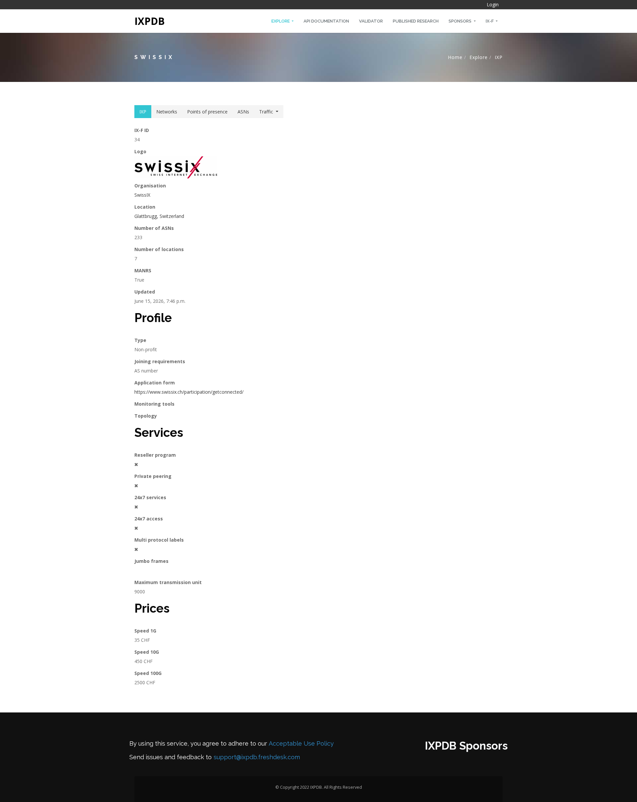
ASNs (243, 111)
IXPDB (149, 21)
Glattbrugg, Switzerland (159, 216)
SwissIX (142, 195)
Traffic (266, 111)
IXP (499, 57)
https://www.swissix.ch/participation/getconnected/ (189, 392)
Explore (281, 21)
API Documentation (326, 21)
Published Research (416, 21)
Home (455, 57)
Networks (166, 111)
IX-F (490, 21)
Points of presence (207, 111)
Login (493, 4)
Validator (371, 21)
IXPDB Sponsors (466, 745)
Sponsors (460, 21)
